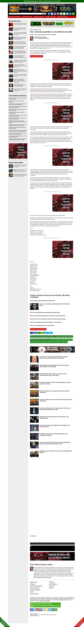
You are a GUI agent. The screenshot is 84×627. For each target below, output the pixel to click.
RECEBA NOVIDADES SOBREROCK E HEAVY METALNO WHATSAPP (4, 622)
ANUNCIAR (20, 4)
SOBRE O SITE (12, 4)
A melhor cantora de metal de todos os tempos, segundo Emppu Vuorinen (18, 116)
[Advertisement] (40, 114)
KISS (57, 44)
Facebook (69, 339)
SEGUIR (52, 4)
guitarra (36, 171)
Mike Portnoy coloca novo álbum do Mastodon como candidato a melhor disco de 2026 (20, 61)
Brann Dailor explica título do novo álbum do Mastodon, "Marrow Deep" (17, 118)
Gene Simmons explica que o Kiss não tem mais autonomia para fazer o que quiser (53, 374)
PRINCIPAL (51, 582)
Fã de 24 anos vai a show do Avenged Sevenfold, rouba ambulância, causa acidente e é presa (18, 121)
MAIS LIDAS (52, 586)
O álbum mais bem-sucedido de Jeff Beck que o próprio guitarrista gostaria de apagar (18, 139)
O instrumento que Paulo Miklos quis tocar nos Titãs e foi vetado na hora (20, 75)
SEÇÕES (50, 16)
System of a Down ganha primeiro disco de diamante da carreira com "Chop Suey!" (17, 125)
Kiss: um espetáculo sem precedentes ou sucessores (46, 322)
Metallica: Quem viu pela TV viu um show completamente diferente (56, 451)
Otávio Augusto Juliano (41, 37)
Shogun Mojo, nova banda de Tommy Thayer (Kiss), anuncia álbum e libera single (54, 366)
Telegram (62, 339)
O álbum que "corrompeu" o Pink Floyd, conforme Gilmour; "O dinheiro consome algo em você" (20, 170)
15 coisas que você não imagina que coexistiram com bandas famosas (55, 426)
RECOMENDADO (53, 584)
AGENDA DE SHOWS (27, 16)
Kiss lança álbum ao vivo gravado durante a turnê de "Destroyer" (54, 391)
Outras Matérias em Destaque (17, 95)
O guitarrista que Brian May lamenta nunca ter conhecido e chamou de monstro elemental (20, 42)
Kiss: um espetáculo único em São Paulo (42, 325)
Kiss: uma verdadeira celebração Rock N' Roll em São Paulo (55, 304)
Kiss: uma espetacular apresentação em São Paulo (45, 312)
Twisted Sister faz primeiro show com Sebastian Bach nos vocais (20, 24)
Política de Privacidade (45, 600)
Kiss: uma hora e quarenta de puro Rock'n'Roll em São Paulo (48, 319)
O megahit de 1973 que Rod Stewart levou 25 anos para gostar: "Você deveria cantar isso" (18, 131)
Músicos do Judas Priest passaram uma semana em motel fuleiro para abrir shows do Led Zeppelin (20, 71)
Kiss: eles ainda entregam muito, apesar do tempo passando (48, 315)
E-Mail (61, 342)
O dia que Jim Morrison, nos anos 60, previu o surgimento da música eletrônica (18, 134)
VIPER (37, 94)
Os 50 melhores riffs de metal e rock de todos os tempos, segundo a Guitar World (20, 47)
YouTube (46, 342)
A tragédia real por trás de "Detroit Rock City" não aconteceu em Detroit (53, 434)
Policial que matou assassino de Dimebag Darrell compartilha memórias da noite (20, 38)
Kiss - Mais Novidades (36, 56)
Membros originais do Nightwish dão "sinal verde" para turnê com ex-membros (20, 33)
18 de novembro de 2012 (44, 38)
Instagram (34, 342)
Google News (54, 342)
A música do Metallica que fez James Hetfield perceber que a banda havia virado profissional (20, 51)
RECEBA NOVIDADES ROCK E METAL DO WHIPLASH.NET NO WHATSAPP (42, 1)
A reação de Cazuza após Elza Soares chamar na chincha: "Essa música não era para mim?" (20, 175)
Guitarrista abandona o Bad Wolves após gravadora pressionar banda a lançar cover (20, 56)
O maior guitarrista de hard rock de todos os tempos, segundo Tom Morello (20, 165)
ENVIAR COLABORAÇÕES (30, 4)
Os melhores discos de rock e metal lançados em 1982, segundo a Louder (55, 383)
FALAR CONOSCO (60, 4)
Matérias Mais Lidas (15, 21)
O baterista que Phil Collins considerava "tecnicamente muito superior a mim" (20, 65)
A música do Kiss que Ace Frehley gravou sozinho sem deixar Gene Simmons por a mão (55, 408)
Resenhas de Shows (34, 29)
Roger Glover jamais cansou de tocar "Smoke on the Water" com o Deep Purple (20, 89)
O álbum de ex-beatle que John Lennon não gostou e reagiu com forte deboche (17, 104)
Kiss (40, 29)
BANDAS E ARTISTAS (62, 16)
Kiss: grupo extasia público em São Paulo (43, 300)
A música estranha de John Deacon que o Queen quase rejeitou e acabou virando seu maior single (20, 80)
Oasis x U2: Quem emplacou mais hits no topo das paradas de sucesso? (18, 107)
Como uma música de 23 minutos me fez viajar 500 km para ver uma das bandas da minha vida (55, 443)
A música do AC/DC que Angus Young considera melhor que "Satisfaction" (20, 28)
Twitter (40, 342)
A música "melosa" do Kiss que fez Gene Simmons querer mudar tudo (56, 400)
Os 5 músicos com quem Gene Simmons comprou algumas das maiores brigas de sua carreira (54, 357)
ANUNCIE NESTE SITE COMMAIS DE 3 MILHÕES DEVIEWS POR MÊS (79, 622)
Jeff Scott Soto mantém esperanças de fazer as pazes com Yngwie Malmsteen (20, 85)
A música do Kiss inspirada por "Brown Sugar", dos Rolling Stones (54, 417)
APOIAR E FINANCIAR (35, 589)
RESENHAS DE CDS (39, 16)
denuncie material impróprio (61, 599)
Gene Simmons (38, 88)
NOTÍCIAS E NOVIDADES (15, 16)
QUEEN (41, 98)
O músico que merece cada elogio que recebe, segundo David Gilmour (18, 136)
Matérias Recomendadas (16, 162)
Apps (65, 342)
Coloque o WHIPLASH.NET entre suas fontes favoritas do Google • (50, 336)
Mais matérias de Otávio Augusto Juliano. (43, 577)
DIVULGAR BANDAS (44, 4)
